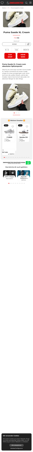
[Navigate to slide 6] (15, 157)
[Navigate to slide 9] (22, 157)
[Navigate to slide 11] (26, 157)
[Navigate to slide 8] (20, 157)
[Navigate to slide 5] (13, 157)
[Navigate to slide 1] (14, 112)
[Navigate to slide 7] (17, 157)
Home (4, 8)
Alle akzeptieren (16, 445)
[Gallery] (16, 98)
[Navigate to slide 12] (28, 157)
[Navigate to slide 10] (24, 157)
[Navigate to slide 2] (16, 112)
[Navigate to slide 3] (19, 112)
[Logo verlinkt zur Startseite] (16, 3)
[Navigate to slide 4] (11, 157)
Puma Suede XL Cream (17, 8)
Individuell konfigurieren (16, 448)
